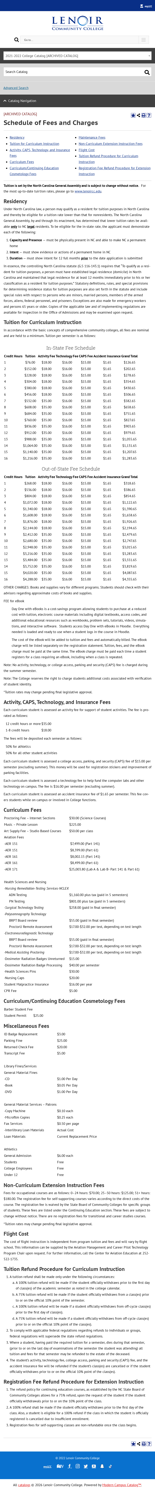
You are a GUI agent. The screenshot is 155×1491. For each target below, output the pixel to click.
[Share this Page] (138, 115)
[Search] (16, 39)
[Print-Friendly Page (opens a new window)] (143, 115)
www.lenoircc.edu (88, 191)
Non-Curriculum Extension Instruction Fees (110, 143)
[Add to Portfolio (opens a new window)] (133, 115)
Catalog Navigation (22, 101)
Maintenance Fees (92, 137)
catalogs (24, 1485)
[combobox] (77, 55)
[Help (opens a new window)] (149, 115)
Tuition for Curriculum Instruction (34, 143)
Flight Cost (87, 150)
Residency (17, 137)
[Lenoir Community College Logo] (77, 23)
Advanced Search (15, 88)
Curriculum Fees (22, 162)
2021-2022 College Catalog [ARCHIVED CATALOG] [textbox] (41, 56)
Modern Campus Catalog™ (121, 1485)
